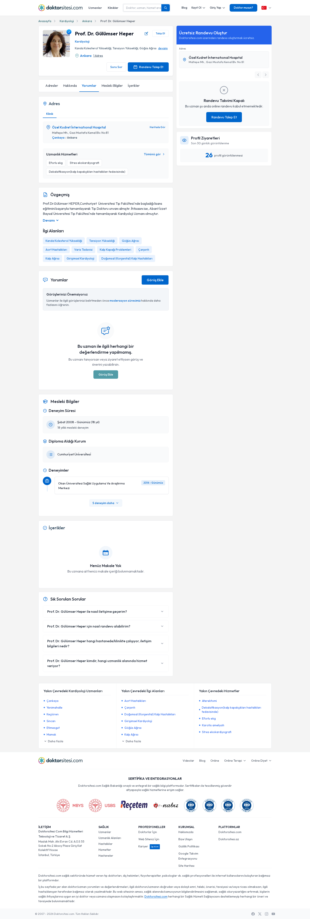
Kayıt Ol (196, 7)
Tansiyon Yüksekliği (102, 241)
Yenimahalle (54, 707)
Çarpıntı (143, 249)
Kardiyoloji (67, 21)
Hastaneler (105, 855)
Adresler (51, 85)
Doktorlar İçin (147, 832)
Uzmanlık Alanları (109, 838)
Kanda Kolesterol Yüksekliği (64, 241)
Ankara (87, 21)
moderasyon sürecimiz (125, 300)
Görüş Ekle (155, 280)
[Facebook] (253, 914)
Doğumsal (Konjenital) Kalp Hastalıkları (126, 258)
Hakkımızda (185, 832)
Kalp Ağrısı (52, 258)
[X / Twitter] (259, 914)
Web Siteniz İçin (148, 839)
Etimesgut (53, 728)
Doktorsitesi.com (229, 832)
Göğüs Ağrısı (130, 241)
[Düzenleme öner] (146, 33)
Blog (184, 7)
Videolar (188, 760)
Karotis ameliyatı (213, 725)
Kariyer (148, 846)
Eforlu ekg (209, 718)
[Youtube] (273, 914)
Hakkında (70, 85)
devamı (163, 48)
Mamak (51, 734)
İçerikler (134, 85)
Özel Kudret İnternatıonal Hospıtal (79, 127)
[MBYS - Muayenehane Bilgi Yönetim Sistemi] (70, 805)
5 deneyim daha (103, 503)
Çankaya (58, 137)
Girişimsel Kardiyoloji (80, 258)
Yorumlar (89, 85)
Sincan (51, 721)
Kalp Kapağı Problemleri (115, 249)
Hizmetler (104, 850)
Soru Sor (116, 67)
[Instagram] (266, 914)
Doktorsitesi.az (228, 839)
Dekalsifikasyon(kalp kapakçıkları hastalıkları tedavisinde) (231, 710)
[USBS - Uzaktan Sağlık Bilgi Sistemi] (102, 805)
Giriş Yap (215, 7)
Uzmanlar (95, 8)
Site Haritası (186, 866)
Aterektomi (209, 701)
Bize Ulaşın (185, 839)
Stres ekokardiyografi (216, 732)
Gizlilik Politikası (188, 846)
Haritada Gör (157, 127)
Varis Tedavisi (83, 249)
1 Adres (98, 56)
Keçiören (53, 714)
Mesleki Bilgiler (112, 85)
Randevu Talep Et (151, 67)
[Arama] (165, 7)
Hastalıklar (105, 844)
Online (214, 760)
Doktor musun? (243, 7)
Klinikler (113, 8)
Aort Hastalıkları (56, 249)
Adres (182, 48)
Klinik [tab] (49, 114)
